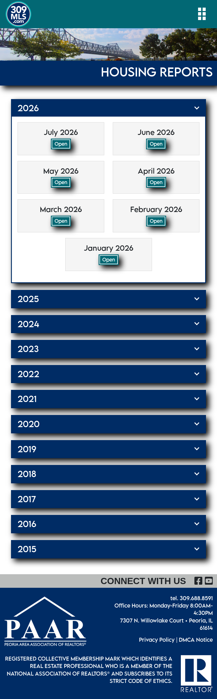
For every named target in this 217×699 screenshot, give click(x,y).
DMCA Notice (196, 639)
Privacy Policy (157, 639)
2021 (27, 399)
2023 (28, 349)
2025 (28, 299)
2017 (27, 499)
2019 (27, 449)
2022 (28, 374)
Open (61, 144)
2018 (27, 474)
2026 (28, 108)
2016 (27, 524)
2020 (29, 424)
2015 (27, 549)
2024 (28, 324)
